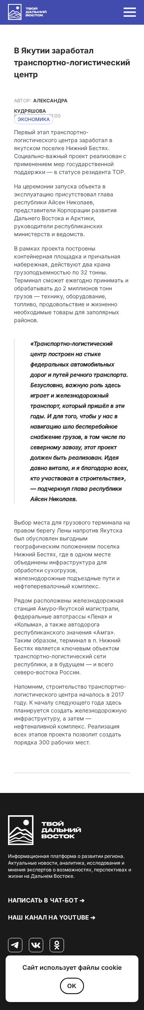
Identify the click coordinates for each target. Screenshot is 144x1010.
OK (71, 986)
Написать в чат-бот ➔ (46, 900)
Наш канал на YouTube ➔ (52, 917)
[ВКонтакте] (36, 945)
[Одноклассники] (57, 945)
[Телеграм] (15, 945)
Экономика (34, 119)
